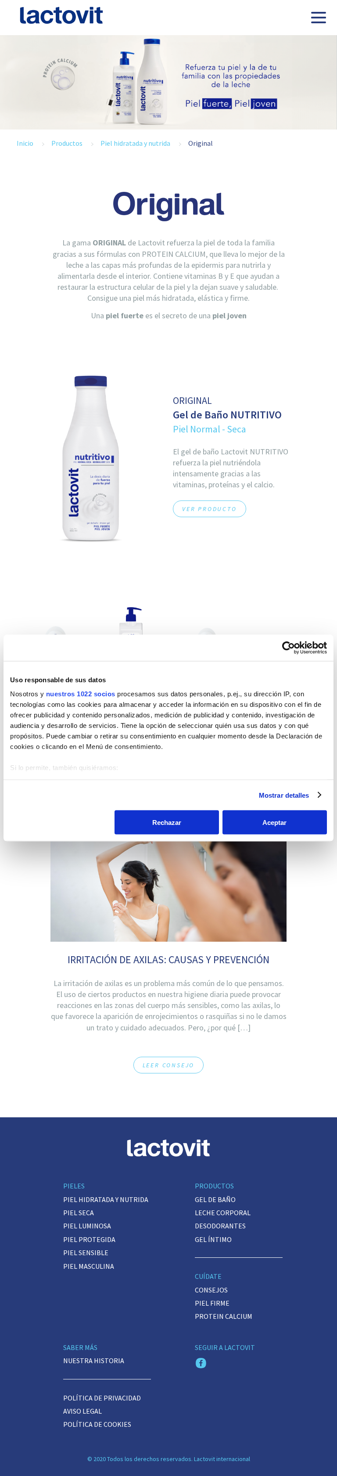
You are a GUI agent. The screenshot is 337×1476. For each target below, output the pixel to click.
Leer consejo (169, 1065)
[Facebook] (201, 1364)
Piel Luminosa (87, 1225)
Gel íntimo (213, 1239)
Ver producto (209, 509)
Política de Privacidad (102, 1397)
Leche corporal (223, 1212)
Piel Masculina (88, 1266)
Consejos (211, 1289)
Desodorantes (220, 1225)
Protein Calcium (223, 1316)
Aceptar (274, 822)
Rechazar (166, 822)
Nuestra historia (93, 1360)
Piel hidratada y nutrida (135, 143)
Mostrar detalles (284, 795)
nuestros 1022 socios (80, 693)
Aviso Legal (82, 1411)
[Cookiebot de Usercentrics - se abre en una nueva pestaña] (288, 648)
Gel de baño (215, 1199)
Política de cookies (97, 1424)
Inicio (25, 143)
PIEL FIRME (212, 1303)
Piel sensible (85, 1252)
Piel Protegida (89, 1239)
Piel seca (78, 1212)
